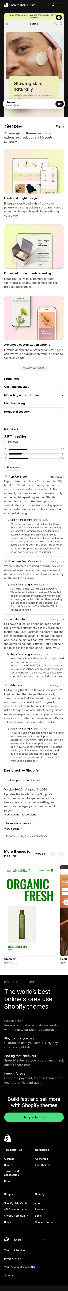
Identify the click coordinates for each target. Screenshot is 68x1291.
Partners (40, 1209)
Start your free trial (34, 1117)
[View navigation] (61, 5)
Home (7, 1181)
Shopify (12, 141)
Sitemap (9, 1275)
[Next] (61, 854)
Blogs (7, 1222)
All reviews (13, 467)
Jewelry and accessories (11, 1173)
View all (40, 853)
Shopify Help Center (16, 1203)
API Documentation (15, 1209)
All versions (29, 814)
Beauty (8, 1165)
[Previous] (52, 854)
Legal (38, 1215)
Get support (13, 780)
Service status (44, 1222)
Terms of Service (14, 1250)
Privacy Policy (12, 1258)
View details (11, 814)
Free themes (42, 1165)
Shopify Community (16, 1215)
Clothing (9, 1158)
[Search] (53, 5)
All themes (33, 780)
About (38, 1203)
